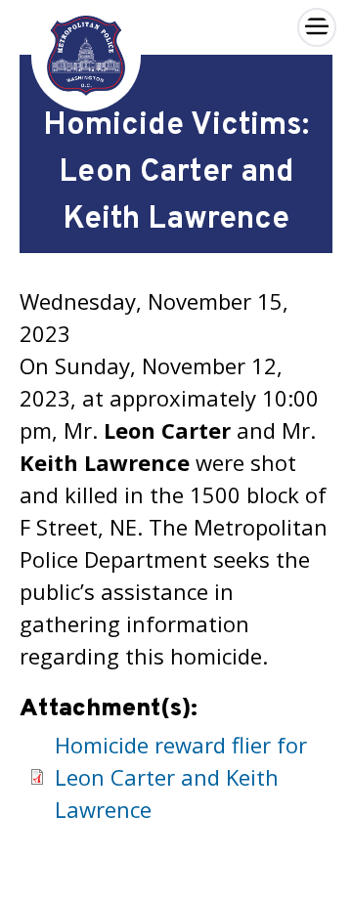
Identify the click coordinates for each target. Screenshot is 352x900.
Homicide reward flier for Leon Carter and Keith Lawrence (181, 777)
